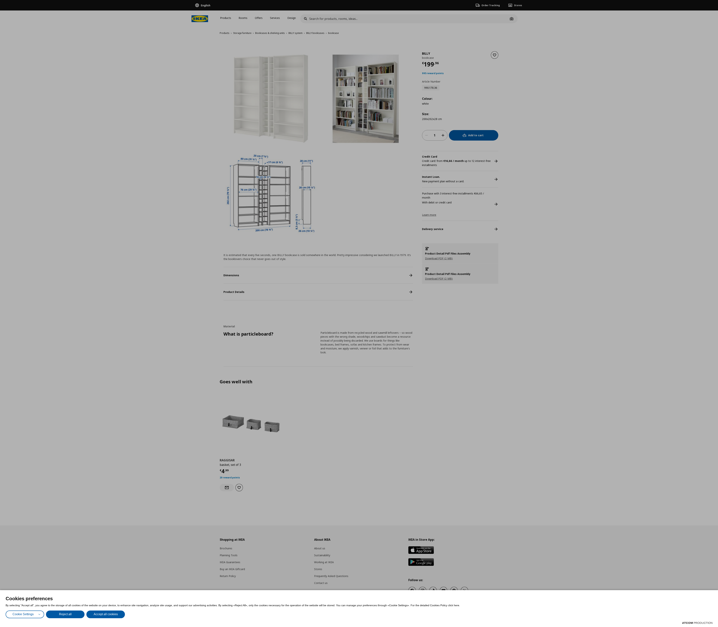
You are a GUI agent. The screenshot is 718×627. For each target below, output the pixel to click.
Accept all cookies (106, 614)
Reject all (65, 614)
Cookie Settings (23, 614)
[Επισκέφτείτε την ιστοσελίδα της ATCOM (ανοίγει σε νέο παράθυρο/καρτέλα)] (697, 623)
